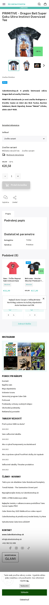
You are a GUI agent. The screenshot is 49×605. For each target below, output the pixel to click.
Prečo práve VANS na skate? (13, 424)
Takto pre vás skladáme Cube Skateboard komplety (23, 482)
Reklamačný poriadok (11, 411)
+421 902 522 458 (9, 543)
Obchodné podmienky (11, 408)
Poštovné (6, 400)
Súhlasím (24, 592)
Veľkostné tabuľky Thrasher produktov (18, 464)
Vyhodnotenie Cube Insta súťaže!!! (16, 522)
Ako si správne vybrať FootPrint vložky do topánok (23, 454)
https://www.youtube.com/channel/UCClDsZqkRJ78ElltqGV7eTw (22, 548)
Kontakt (5, 381)
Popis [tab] (8, 213)
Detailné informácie (10, 125)
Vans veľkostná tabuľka (11, 434)
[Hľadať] (39, 4)
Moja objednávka (9, 388)
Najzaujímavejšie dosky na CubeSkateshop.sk (20, 493)
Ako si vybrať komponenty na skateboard (19, 444)
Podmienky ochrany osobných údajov (17, 404)
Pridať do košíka (19, 185)
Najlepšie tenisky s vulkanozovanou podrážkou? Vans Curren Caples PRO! (23, 504)
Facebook (10, 548)
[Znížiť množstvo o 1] (5, 176)
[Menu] (4, 4)
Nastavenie (25, 586)
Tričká (28, 240)
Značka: (8, 77)
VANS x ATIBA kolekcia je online (14, 498)
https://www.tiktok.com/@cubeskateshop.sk (29, 548)
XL (13, 315)
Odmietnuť (24, 599)
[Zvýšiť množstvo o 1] (18, 176)
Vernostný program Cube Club (14, 396)
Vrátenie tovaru (8, 392)
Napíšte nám (7, 385)
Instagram (16, 548)
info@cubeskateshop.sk (12, 539)
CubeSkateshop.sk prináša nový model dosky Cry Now (24, 516)
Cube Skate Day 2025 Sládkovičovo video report (22, 511)
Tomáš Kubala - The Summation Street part (20, 487)
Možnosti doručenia (15, 155)
